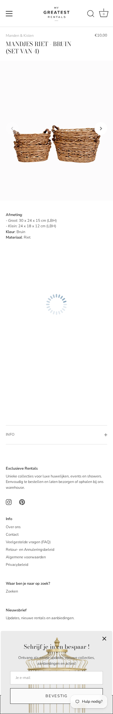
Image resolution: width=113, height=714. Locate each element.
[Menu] (9, 13)
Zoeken (12, 591)
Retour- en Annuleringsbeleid (30, 549)
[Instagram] (9, 502)
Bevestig (56, 696)
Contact (12, 534)
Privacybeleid (17, 564)
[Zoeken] (90, 14)
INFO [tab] (10, 434)
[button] (12, 128)
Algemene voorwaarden (26, 557)
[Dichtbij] (104, 638)
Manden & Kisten (20, 35)
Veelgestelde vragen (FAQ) (28, 542)
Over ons (13, 527)
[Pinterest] (22, 502)
